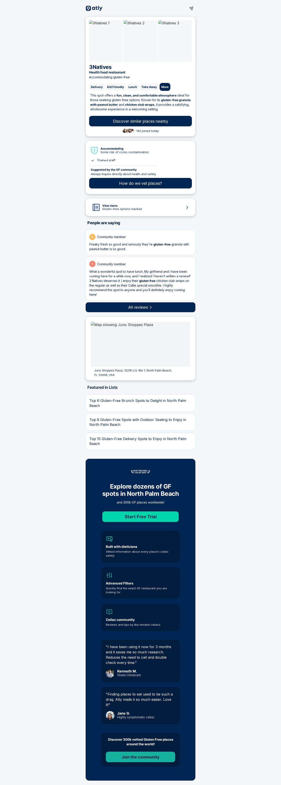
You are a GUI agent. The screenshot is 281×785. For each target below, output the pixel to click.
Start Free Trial (141, 516)
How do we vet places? (140, 183)
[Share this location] (191, 8)
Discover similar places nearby (140, 121)
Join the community (141, 757)
